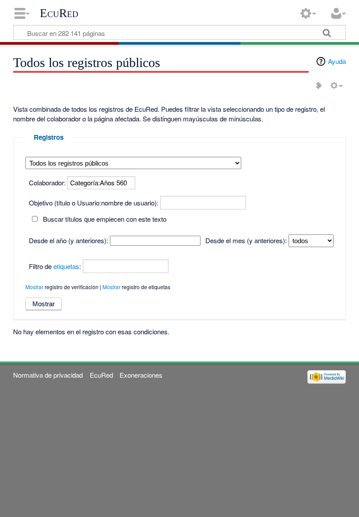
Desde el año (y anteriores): (68, 240)
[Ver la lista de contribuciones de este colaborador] (318, 85)
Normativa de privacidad (48, 374)
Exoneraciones (141, 374)
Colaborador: (47, 182)
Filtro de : (55, 266)
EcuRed (59, 13)
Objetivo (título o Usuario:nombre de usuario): (93, 202)
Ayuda (337, 61)
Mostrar (34, 286)
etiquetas (66, 266)
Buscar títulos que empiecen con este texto (104, 218)
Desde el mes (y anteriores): (246, 240)
